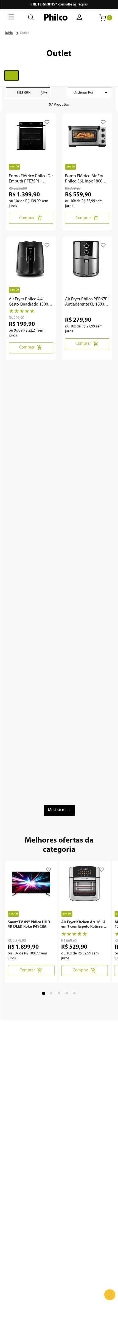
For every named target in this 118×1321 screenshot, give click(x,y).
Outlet (24, 33)
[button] (80, 17)
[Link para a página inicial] (9, 33)
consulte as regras (59, 4)
